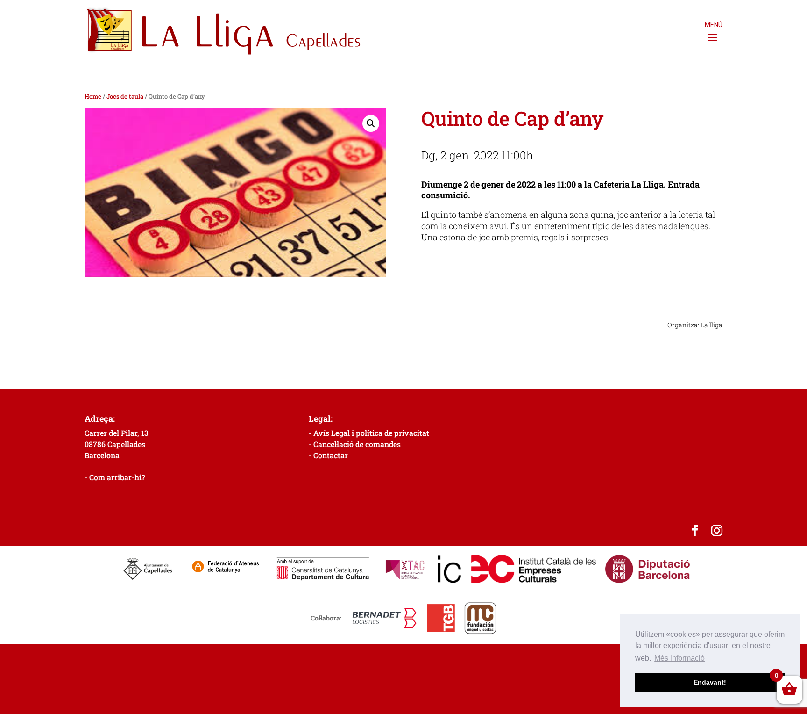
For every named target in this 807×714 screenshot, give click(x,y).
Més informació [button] (679, 658)
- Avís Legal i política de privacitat (369, 433)
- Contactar (328, 455)
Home (93, 96)
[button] (370, 123)
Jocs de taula (124, 96)
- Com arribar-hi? (115, 477)
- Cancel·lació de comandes (355, 444)
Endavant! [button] (710, 682)
